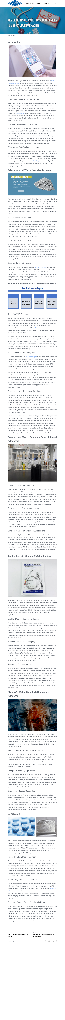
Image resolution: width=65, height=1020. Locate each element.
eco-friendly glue (31, 357)
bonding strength (40, 267)
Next (34, 933)
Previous (11, 933)
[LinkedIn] (53, 941)
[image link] (15, 3)
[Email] (56, 941)
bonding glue (20, 113)
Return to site (12, 941)
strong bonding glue (35, 161)
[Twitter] (49, 941)
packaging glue (38, 328)
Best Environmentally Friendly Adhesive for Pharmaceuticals (43, 935)
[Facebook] (45, 941)
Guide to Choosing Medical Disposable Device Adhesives (18, 935)
